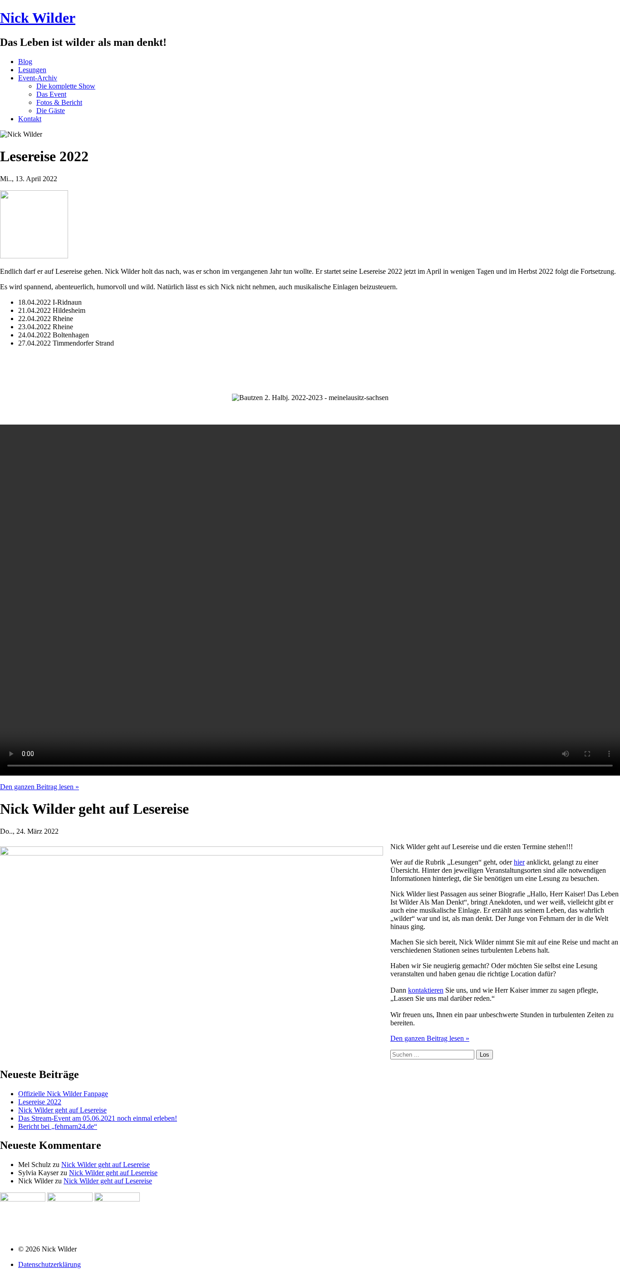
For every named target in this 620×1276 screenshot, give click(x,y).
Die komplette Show (65, 86)
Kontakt (29, 119)
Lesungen (32, 70)
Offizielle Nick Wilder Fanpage (63, 1094)
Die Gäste (50, 110)
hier (519, 862)
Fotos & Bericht (59, 102)
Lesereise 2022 (39, 1102)
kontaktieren (425, 990)
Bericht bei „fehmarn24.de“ (57, 1126)
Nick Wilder (37, 18)
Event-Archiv (37, 78)
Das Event (51, 94)
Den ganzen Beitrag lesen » (39, 787)
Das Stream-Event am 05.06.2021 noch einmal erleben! (97, 1118)
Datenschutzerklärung (49, 1264)
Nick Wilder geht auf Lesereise (62, 1110)
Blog (25, 61)
